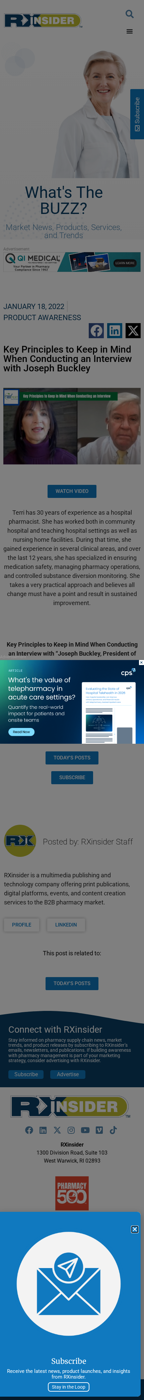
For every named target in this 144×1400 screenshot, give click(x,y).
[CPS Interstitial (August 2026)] (72, 742)
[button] (135, 1229)
